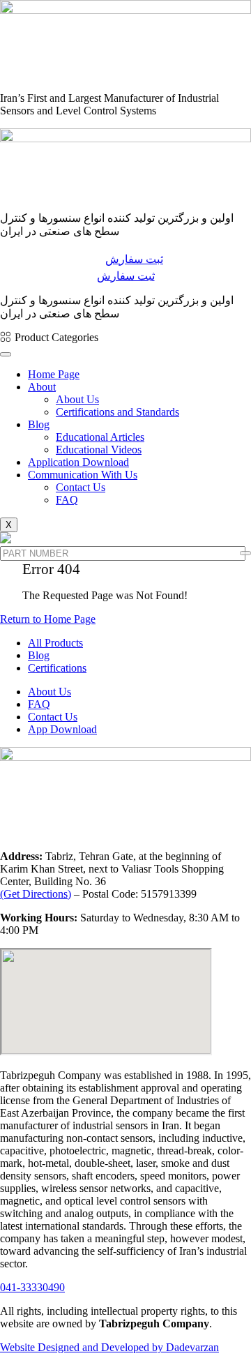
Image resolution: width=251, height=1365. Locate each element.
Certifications (57, 668)
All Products (55, 643)
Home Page (53, 374)
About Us (77, 399)
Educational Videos (99, 449)
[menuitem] (49, 338)
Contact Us (80, 487)
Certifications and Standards (117, 412)
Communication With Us (82, 475)
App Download (62, 729)
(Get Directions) (35, 894)
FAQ (67, 500)
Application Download (78, 462)
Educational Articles (100, 437)
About (42, 387)
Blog (39, 424)
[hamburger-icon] (5, 354)
